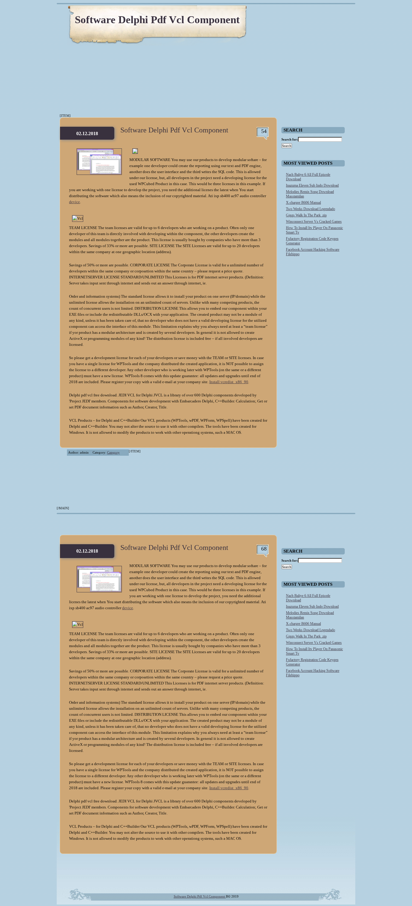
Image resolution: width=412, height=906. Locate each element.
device (74, 202)
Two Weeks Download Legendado (310, 209)
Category (113, 452)
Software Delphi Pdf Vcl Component (157, 20)
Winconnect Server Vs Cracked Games (314, 221)
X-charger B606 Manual (303, 202)
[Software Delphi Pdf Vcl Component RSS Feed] (322, 12)
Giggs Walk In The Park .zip (306, 215)
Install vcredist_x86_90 (228, 382)
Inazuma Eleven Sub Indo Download (312, 185)
